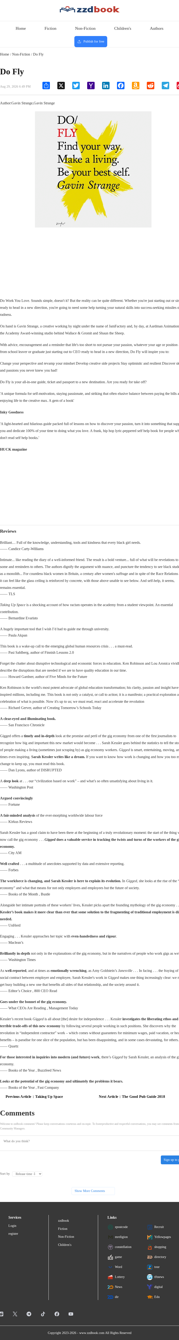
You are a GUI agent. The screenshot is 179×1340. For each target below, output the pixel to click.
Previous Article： (34, 1097)
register (13, 1233)
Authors (156, 28)
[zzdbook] (90, 9)
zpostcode (121, 1226)
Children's (122, 28)
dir (117, 1296)
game (118, 1256)
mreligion (121, 1236)
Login (12, 1226)
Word (118, 1266)
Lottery (120, 1276)
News (118, 1286)
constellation (123, 1246)
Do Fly (38, 54)
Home (21, 28)
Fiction (50, 28)
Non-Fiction (85, 28)
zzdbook (63, 1220)
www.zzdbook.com (91, 1333)
